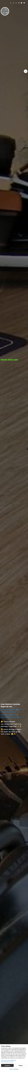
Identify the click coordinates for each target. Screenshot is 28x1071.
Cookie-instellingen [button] (14, 1069)
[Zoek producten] (26, 71)
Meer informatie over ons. (7, 1061)
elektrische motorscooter (11, 717)
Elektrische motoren (9, 715)
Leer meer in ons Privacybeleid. (8, 1060)
